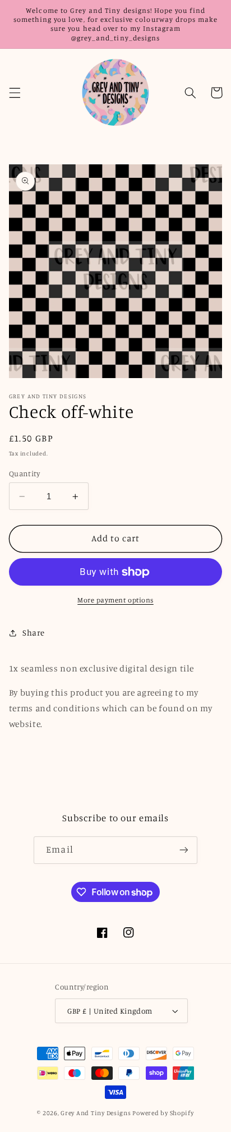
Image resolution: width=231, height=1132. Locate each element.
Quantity (24, 473)
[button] (14, 92)
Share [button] (33, 632)
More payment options (115, 600)
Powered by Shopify (162, 1113)
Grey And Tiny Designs (96, 1113)
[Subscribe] (183, 850)
